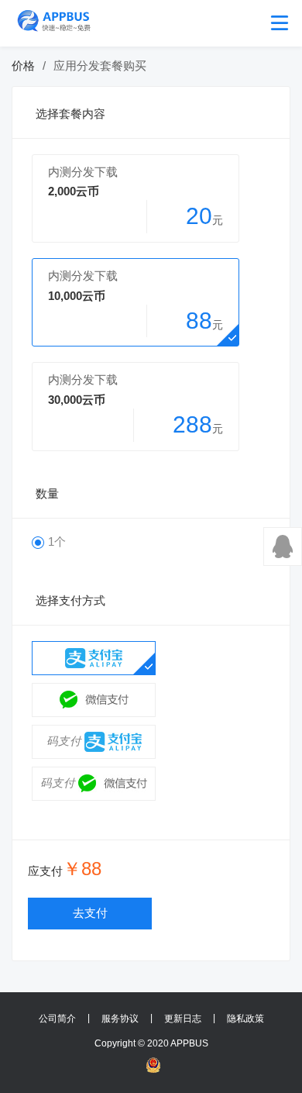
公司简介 (57, 1018)
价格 (23, 66)
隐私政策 (245, 1018)
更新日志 (182, 1018)
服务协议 (120, 1018)
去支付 (90, 913)
